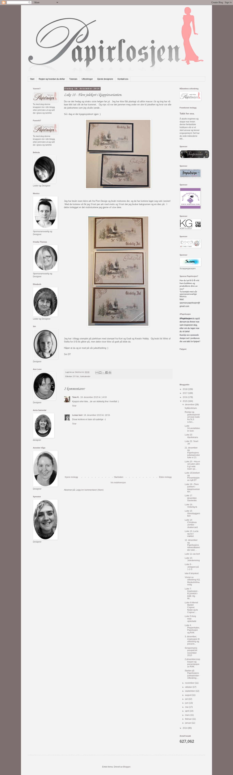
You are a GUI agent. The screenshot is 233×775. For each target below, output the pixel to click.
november (190, 683)
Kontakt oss (123, 79)
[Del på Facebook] (106, 372)
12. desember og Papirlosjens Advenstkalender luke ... (192, 545)
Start (32, 79)
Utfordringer (87, 79)
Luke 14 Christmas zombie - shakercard (191, 524)
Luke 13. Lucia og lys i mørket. (191, 533)
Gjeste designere (105, 79)
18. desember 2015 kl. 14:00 (93, 397)
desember (190, 404)
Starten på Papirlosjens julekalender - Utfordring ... (192, 674)
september (190, 691)
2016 (185, 397)
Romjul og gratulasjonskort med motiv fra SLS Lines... (192, 417)
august (188, 695)
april (187, 711)
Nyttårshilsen (191, 408)
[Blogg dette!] (100, 372)
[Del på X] (103, 372)
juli (186, 699)
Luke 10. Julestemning (192, 559)
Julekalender (85, 376)
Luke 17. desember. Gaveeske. (191, 498)
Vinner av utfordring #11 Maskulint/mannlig (192, 581)
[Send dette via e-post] (97, 372)
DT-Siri (76, 376)
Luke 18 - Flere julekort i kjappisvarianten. (192, 488)
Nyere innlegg (71, 477)
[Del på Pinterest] (110, 372)
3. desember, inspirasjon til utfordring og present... (192, 640)
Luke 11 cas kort (192, 554)
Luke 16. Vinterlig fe (191, 505)
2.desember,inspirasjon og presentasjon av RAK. (192, 663)
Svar (74, 406)
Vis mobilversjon (118, 482)
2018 (185, 389)
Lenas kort (77, 415)
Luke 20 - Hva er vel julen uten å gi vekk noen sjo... (192, 465)
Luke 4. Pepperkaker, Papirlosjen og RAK (192, 629)
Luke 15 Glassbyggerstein (192, 513)
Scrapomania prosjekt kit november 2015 (191, 652)
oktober (189, 687)
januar (188, 723)
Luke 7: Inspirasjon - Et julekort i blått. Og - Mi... (192, 594)
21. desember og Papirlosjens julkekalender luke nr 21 (192, 453)
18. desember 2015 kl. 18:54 (97, 415)
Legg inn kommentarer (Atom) (90, 490)
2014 (185, 728)
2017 (185, 393)
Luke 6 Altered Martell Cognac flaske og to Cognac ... (191, 607)
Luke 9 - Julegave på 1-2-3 (192, 566)
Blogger (126, 767)
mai (187, 707)
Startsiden (118, 477)
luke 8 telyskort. (192, 573)
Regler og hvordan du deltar (52, 79)
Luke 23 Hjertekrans (191, 436)
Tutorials (73, 79)
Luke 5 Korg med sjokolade (190, 618)
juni (187, 703)
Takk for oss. (187, 113)
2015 (185, 401)
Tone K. (75, 397)
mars (187, 715)
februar (188, 719)
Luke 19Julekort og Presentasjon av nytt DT (192, 476)
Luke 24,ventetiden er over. (192, 428)
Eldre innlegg (165, 477)
